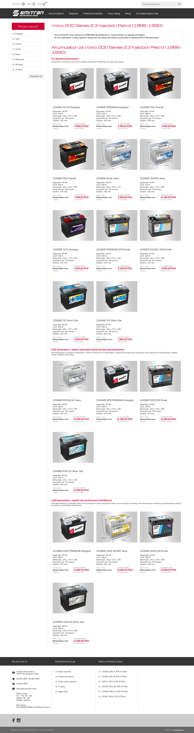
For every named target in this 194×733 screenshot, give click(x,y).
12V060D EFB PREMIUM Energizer (115, 400)
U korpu (81, 100)
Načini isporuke (64, 672)
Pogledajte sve (36, 76)
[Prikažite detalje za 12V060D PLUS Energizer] (73, 83)
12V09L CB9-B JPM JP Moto (114, 696)
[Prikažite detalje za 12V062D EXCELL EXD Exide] (160, 225)
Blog (128, 13)
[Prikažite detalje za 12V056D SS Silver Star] (73, 296)
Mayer (17, 54)
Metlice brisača (93, 13)
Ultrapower (19, 59)
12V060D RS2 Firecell (64, 178)
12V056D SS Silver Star (65, 320)
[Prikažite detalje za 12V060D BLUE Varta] (116, 154)
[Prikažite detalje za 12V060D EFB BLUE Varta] (73, 376)
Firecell (18, 44)
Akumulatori (56, 13)
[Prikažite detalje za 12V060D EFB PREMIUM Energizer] (116, 376)
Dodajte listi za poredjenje (66, 100)
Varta (17, 39)
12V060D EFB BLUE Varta (67, 400)
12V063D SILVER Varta (152, 178)
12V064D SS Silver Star (109, 320)
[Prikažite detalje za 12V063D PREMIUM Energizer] (116, 83)
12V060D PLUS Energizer (66, 107)
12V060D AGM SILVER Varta (111, 551)
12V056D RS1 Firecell (151, 107)
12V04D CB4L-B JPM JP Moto (114, 672)
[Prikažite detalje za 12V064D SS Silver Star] (116, 296)
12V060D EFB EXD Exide (153, 400)
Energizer (19, 34)
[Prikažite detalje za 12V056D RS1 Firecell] (160, 83)
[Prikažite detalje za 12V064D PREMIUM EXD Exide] (116, 225)
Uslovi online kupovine (67, 682)
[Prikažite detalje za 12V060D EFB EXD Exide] (160, 376)
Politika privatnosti (65, 677)
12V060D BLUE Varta (107, 178)
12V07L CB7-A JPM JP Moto (114, 682)
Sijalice (73, 13)
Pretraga (179, 4)
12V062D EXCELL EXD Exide (155, 249)
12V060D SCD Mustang (65, 249)
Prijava (29, 4)
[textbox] (159, 4)
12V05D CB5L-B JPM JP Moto (114, 677)
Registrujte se (16, 4)
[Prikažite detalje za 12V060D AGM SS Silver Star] (73, 598)
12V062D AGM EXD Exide (154, 551)
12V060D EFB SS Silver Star (68, 471)
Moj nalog (114, 13)
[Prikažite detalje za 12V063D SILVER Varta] (160, 154)
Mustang (18, 64)
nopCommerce (178, 730)
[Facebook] (12, 720)
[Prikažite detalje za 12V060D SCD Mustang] (73, 225)
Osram (18, 49)
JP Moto (18, 70)
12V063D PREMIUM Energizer (112, 107)
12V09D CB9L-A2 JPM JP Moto (115, 691)
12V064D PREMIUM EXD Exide (113, 249)
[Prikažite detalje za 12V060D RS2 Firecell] (73, 154)
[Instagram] (18, 720)
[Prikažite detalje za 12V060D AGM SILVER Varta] (116, 527)
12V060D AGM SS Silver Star (68, 622)
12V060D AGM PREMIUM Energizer (72, 551)
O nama (61, 686)
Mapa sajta (62, 691)
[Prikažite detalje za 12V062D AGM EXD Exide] (160, 527)
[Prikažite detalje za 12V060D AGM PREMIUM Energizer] (73, 527)
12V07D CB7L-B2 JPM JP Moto (115, 686)
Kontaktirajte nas (147, 13)
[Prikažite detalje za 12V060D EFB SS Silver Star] (73, 447)
